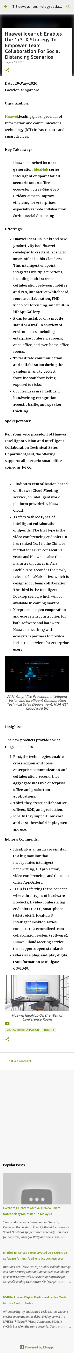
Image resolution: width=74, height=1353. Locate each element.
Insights (49, 1029)
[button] (7, 70)
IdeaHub (41, 169)
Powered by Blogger (39, 1347)
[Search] (68, 7)
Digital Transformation (23, 1029)
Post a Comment (19, 1061)
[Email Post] (7, 1025)
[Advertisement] (37, 1113)
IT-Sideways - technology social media (41, 6)
